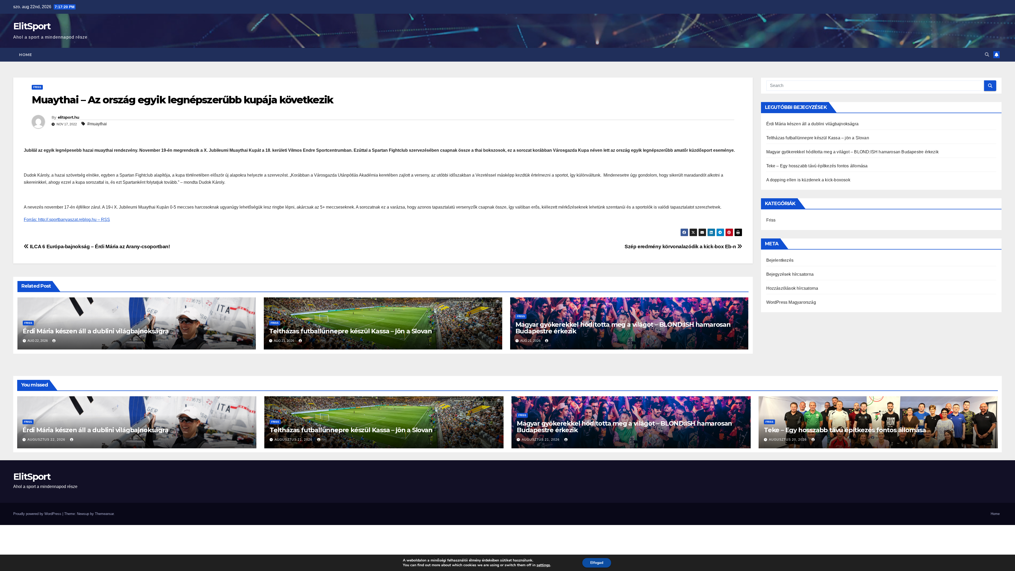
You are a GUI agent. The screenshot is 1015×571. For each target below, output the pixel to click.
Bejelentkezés (780, 260)
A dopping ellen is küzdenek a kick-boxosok (808, 180)
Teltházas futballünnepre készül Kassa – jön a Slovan (350, 331)
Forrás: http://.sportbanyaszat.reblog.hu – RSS (67, 219)
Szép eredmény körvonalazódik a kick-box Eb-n (681, 246)
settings (543, 565)
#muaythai (97, 124)
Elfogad (596, 562)
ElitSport (32, 26)
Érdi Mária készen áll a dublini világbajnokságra (95, 331)
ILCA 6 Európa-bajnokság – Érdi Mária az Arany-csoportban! (99, 246)
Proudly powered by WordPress (37, 514)
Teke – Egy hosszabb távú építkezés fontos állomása (817, 166)
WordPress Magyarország (791, 302)
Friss (37, 87)
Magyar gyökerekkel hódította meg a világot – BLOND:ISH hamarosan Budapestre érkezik (623, 328)
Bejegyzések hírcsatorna (790, 274)
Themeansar (104, 514)
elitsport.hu (68, 117)
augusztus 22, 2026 (46, 439)
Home (25, 54)
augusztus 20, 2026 (788, 439)
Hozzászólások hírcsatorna (792, 288)
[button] (987, 54)
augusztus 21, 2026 (294, 439)
